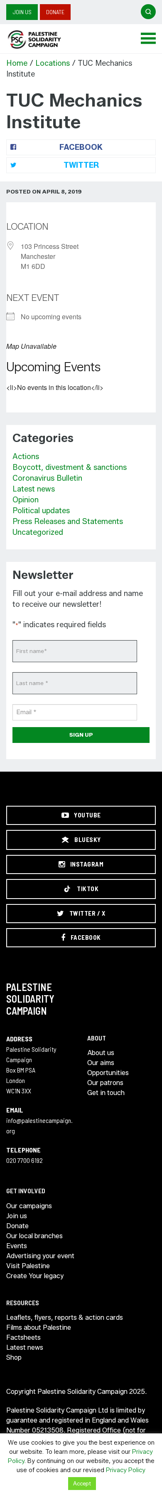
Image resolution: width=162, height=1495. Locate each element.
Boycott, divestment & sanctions (69, 467)
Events (16, 1246)
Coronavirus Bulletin (47, 478)
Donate (55, 11)
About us (100, 1053)
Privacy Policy (125, 1470)
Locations (52, 63)
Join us (22, 11)
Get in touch (106, 1093)
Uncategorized (37, 532)
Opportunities (108, 1073)
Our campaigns (29, 1206)
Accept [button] (82, 1483)
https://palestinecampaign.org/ (43, 39)
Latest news (33, 489)
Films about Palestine (38, 1327)
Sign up (81, 734)
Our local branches (34, 1236)
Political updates (41, 510)
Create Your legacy (35, 1276)
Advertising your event (40, 1256)
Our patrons (105, 1083)
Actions (25, 456)
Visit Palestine (28, 1266)
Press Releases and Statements (67, 521)
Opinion (25, 499)
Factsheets (23, 1337)
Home (16, 63)
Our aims (100, 1063)
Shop (14, 1357)
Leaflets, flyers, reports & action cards (64, 1317)
